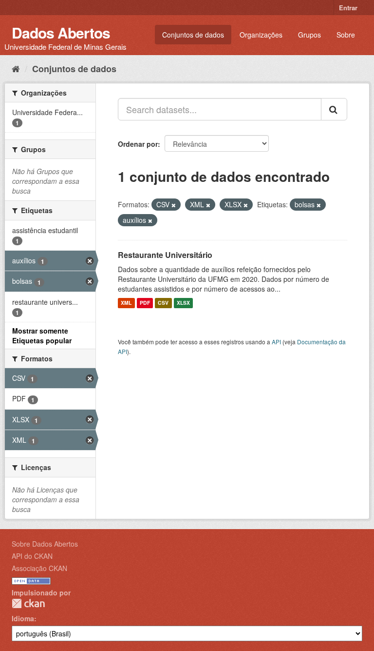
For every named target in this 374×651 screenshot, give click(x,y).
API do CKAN (32, 556)
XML (126, 303)
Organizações (261, 34)
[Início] (16, 68)
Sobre (346, 34)
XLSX (183, 303)
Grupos (309, 34)
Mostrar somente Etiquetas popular (42, 335)
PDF (145, 303)
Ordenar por (138, 144)
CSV (163, 303)
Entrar (348, 7)
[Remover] (173, 205)
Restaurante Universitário (165, 254)
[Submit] (334, 109)
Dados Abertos (61, 32)
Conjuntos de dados (193, 34)
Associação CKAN (39, 568)
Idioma (23, 618)
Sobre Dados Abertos (45, 544)
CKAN (28, 603)
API (276, 341)
